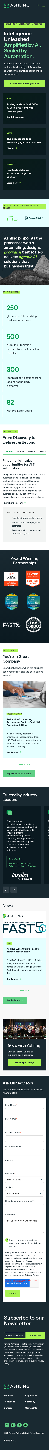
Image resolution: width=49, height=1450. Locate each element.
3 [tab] (27, 764)
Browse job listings (25, 1062)
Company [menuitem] (30, 1401)
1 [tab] (21, 764)
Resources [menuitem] (9, 1401)
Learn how (12, 183)
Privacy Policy (10, 1440)
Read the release (16, 117)
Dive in (10, 148)
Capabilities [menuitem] (31, 1395)
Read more (12, 752)
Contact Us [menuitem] (31, 1408)
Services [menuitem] (8, 1395)
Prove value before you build (25, 83)
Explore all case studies (19, 773)
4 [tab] (29, 764)
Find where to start (13, 503)
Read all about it (15, 1000)
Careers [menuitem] (8, 1408)
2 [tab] (24, 764)
